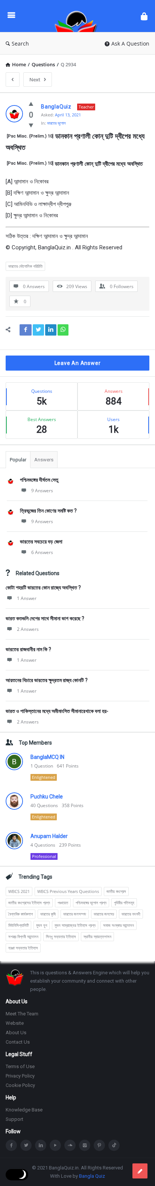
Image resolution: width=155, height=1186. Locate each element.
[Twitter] (26, 1145)
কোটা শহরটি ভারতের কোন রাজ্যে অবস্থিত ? (43, 588)
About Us (16, 1032)
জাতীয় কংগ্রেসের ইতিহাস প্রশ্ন (29, 902)
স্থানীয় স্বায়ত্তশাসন (97, 936)
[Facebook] (11, 1145)
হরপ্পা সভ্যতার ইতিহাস (23, 948)
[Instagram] (84, 1145)
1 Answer (26, 598)
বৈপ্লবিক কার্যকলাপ (20, 914)
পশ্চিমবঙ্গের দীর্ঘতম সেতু (39, 480)
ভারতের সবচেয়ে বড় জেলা (41, 542)
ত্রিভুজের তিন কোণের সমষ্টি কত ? (48, 511)
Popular (18, 459)
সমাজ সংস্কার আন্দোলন (118, 925)
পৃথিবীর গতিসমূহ (124, 902)
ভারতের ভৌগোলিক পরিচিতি (25, 266)
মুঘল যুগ (41, 925)
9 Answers (42, 490)
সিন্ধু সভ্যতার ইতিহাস (61, 936)
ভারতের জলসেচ (104, 914)
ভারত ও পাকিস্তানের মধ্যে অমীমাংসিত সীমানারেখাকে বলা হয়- (57, 711)
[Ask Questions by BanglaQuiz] (78, 16)
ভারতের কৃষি (48, 914)
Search (20, 43)
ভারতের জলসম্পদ (74, 914)
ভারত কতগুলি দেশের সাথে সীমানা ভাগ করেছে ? (45, 618)
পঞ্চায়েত (63, 902)
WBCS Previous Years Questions (68, 891)
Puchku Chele (46, 797)
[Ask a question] (139, 1170)
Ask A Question (130, 43)
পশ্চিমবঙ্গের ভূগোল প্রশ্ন (91, 902)
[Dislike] (31, 125)
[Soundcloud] (70, 1145)
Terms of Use (20, 1066)
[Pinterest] (99, 1145)
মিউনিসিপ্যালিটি (18, 925)
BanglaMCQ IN (47, 757)
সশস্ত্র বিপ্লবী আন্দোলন (23, 936)
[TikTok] (114, 1145)
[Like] (31, 103)
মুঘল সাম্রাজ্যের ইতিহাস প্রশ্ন (75, 925)
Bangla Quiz (92, 1176)
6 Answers (42, 552)
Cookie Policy (20, 1085)
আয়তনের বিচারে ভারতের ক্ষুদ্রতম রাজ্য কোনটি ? (47, 680)
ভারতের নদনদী (131, 914)
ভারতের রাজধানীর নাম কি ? (28, 649)
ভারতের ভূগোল (56, 123)
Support (14, 1119)
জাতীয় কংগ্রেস (116, 891)
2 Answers (28, 629)
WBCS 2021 (19, 891)
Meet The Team (22, 1014)
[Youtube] (55, 1145)
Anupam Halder (49, 836)
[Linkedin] (40, 1145)
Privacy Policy (20, 1076)
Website (15, 1023)
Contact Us (18, 1042)
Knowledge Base (24, 1110)
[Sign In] (144, 16)
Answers (43, 459)
